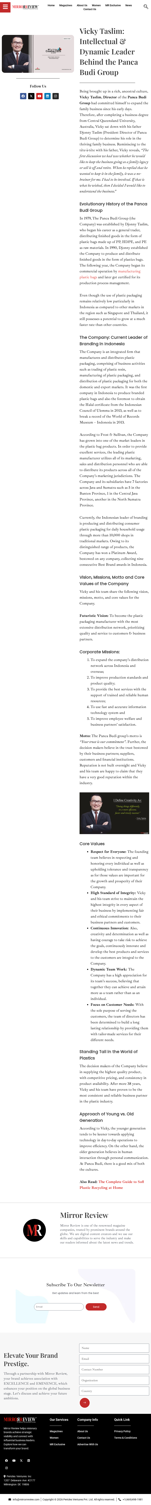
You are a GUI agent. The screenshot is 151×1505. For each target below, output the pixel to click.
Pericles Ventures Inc (18, 1476)
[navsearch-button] (146, 7)
